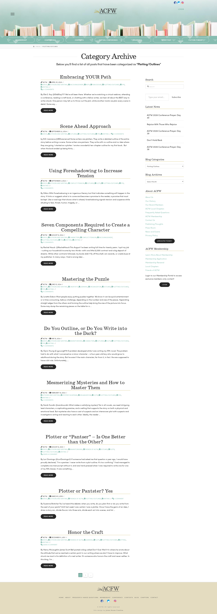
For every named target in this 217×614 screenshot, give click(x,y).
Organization (95, 286)
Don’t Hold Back (154, 140)
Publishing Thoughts (154, 224)
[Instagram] (182, 2)
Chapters (145, 597)
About (68, 597)
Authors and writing (58, 84)
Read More (48, 110)
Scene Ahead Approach (85, 126)
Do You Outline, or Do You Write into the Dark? (85, 331)
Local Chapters (151, 266)
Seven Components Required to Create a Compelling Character (85, 227)
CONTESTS (79, 40)
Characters (75, 237)
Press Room (150, 227)
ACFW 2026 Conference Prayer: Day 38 (164, 148)
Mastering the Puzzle (85, 279)
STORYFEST (166, 40)
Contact (154, 597)
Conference (117, 597)
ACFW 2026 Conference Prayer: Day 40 (164, 116)
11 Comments (48, 346)
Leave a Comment (49, 454)
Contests (128, 597)
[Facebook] (175, 2)
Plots (98, 183)
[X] (178, 2)
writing (45, 87)
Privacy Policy (151, 235)
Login (164, 284)
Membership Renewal (154, 262)
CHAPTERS (137, 40)
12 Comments (48, 89)
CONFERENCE (50, 40)
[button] (12, 14)
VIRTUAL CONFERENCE (108, 40)
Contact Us (150, 220)
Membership (105, 597)
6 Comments (47, 242)
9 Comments (118, 134)
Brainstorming (76, 341)
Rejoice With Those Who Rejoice (162, 124)
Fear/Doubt (97, 84)
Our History (150, 201)
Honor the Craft (85, 532)
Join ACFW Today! (164, 241)
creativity (74, 286)
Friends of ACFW (91, 449)
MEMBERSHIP (21, 40)
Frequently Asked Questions (157, 212)
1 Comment (119, 498)
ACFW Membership (153, 216)
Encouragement (77, 84)
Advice (44, 84)
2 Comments (47, 400)
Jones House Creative (114, 610)
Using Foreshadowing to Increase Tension (85, 173)
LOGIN (181, 9)
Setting (123, 540)
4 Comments (47, 188)
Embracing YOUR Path (85, 77)
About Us (149, 197)
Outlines (73, 134)
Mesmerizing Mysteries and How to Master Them (86, 385)
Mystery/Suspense (69, 395)
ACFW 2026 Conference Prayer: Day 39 (164, 132)
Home (61, 597)
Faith (88, 84)
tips (123, 84)
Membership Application (156, 258)
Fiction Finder (195, 40)
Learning (84, 286)
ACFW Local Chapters (154, 208)
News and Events (152, 231)
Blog (137, 597)
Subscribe (176, 97)
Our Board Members (154, 204)
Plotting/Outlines (111, 84)
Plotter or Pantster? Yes (86, 491)
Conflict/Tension (77, 183)
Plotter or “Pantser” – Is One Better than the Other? (85, 439)
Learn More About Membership (159, 254)
